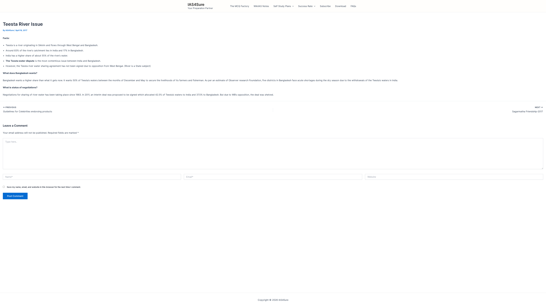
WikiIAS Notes (261, 6)
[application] (292, 6)
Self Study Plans (282, 6)
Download (340, 6)
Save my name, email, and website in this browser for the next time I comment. (44, 187)
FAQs (353, 6)
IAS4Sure (196, 4)
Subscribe (325, 6)
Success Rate (305, 6)
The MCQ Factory (239, 6)
